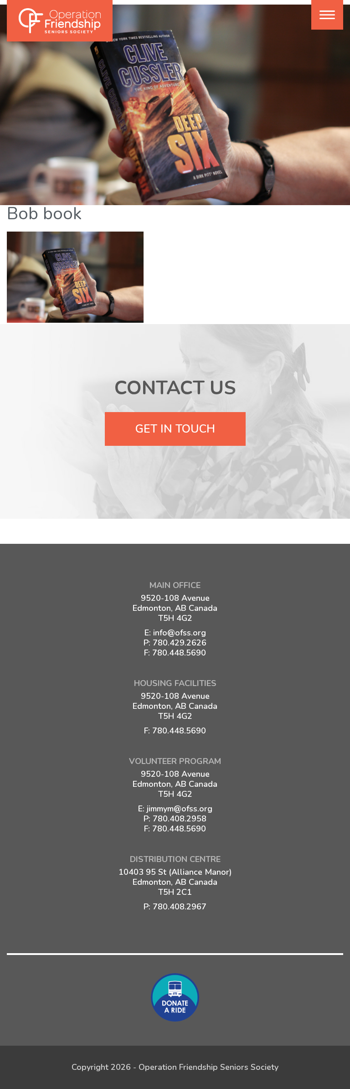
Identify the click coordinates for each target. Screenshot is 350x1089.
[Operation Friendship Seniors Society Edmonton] (60, 20)
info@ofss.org (179, 632)
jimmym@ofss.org (179, 808)
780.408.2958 (179, 818)
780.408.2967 (179, 906)
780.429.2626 (179, 642)
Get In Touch (175, 429)
